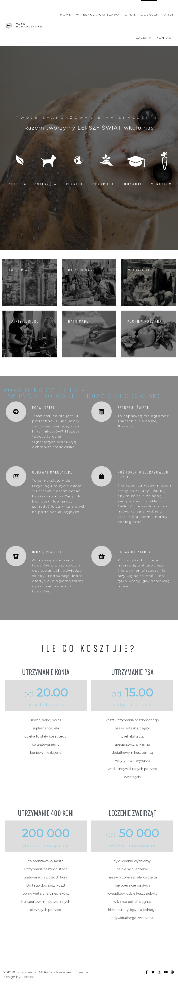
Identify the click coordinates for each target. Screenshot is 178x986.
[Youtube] (166, 972)
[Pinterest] (172, 972)
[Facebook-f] (146, 972)
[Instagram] (159, 972)
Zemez (28, 977)
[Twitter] (153, 972)
